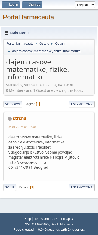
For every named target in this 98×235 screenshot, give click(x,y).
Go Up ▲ (67, 219)
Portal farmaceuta (28, 17)
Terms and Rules (46, 219)
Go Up (9, 187)
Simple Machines (62, 224)
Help (27, 219)
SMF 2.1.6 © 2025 (37, 224)
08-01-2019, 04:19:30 (22, 127)
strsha (20, 118)
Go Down (12, 104)
